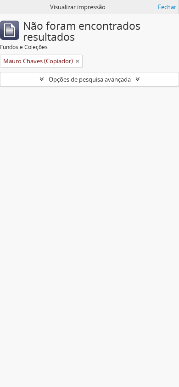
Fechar (167, 7)
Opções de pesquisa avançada (90, 79)
